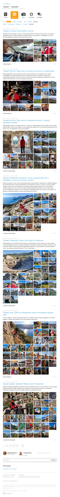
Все (4, 21)
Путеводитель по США (8, 476)
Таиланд (30, 21)
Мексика (19, 21)
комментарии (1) (7, 64)
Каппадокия (11, 24)
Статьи (5, 17)
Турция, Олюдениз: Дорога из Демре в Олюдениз (23, 240)
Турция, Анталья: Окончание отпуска (18, 31)
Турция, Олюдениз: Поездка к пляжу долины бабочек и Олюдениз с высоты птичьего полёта (26, 179)
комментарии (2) (7, 113)
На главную (7, 3)
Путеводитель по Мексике (9, 475)
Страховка (31, 17)
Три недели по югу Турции (10, 468)
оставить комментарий (9, 171)
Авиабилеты (21, 475)
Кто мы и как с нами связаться (10, 481)
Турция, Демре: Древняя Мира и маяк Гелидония (23, 384)
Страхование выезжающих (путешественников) (29, 476)
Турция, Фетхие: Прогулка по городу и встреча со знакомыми (28, 71)
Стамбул (25, 24)
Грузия (14, 21)
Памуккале (19, 24)
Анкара (5, 24)
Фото (23, 17)
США (24, 21)
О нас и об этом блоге (44, 452)
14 (22, 445)
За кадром (39, 17)
